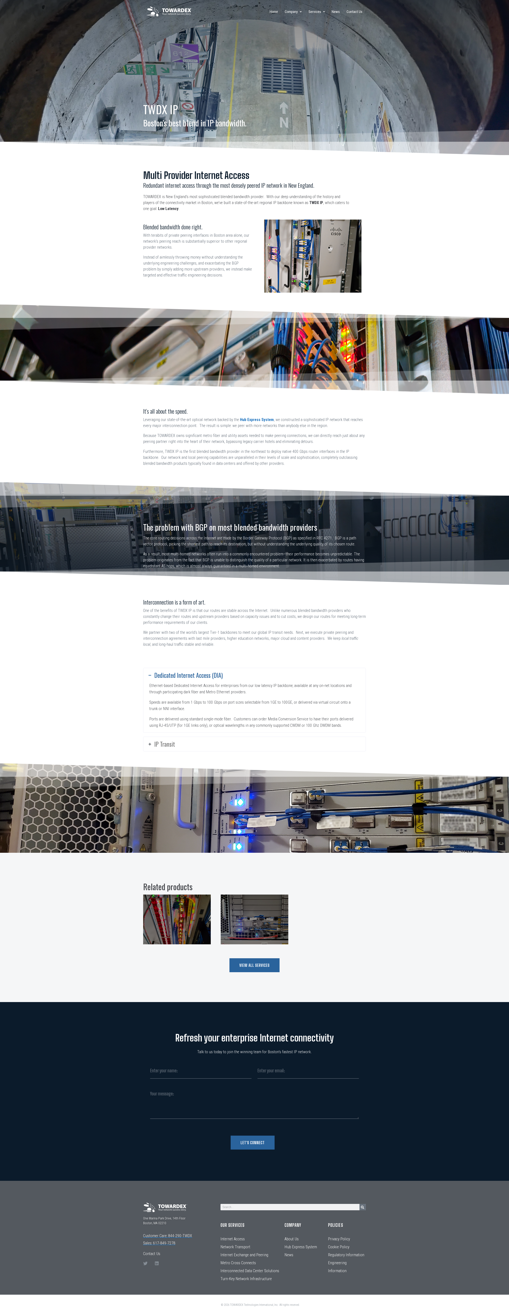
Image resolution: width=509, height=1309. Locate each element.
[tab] (254, 675)
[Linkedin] (156, 1263)
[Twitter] (145, 1263)
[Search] (362, 1207)
